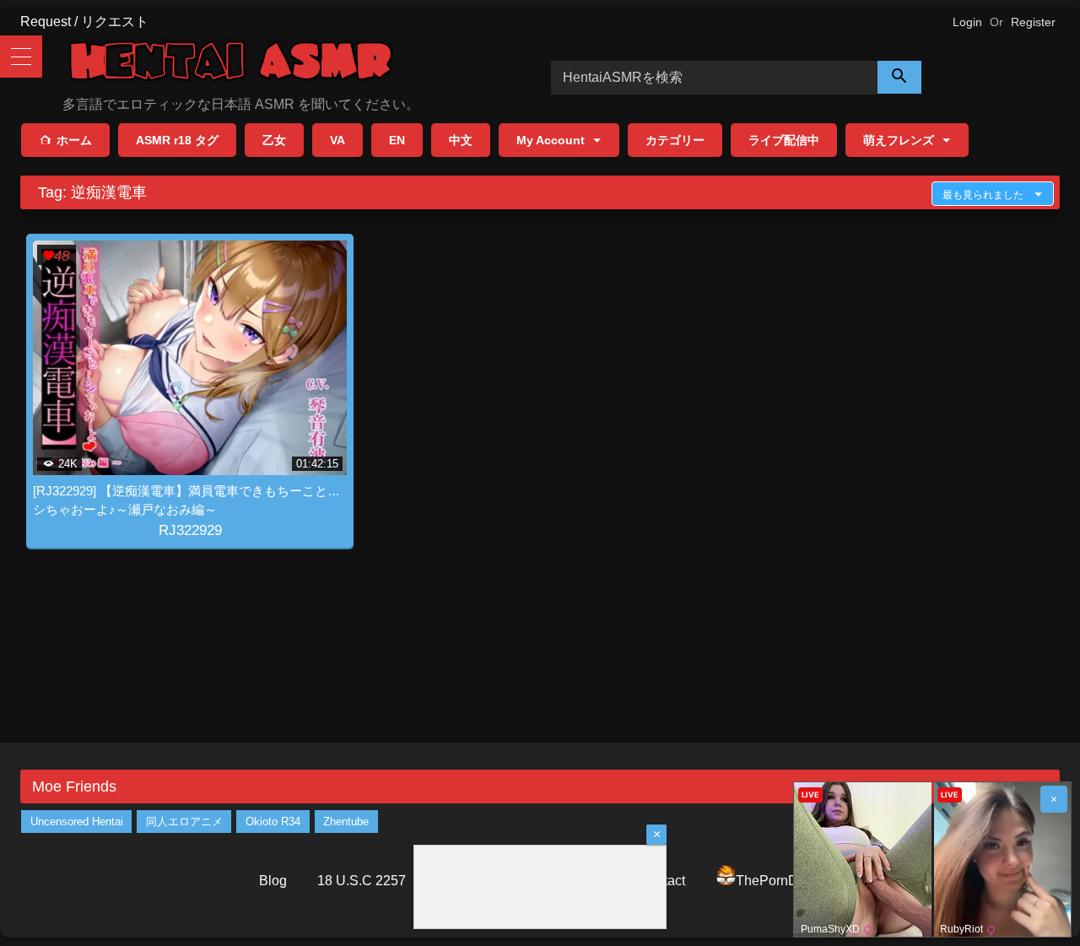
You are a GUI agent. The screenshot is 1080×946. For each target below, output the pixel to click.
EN (397, 140)
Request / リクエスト (84, 21)
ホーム (74, 140)
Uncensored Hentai (76, 821)
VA (337, 140)
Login (967, 22)
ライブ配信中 (783, 140)
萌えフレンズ (898, 140)
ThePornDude (778, 880)
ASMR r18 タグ (177, 140)
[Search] (899, 77)
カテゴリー (675, 140)
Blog (273, 880)
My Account (550, 140)
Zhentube (346, 821)
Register (1033, 22)
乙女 (274, 140)
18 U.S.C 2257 (361, 880)
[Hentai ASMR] (231, 64)
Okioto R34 (273, 821)
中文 (460, 140)
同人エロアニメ (184, 821)
